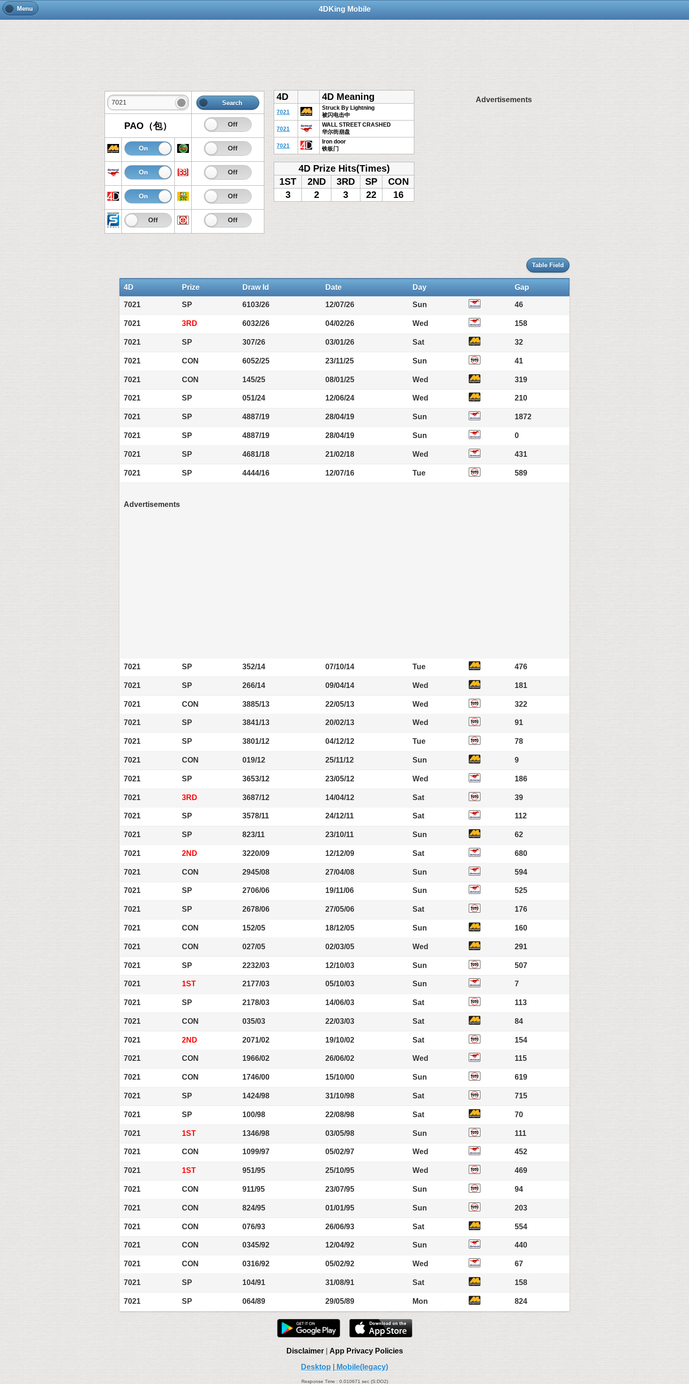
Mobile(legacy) (361, 1367)
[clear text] (181, 103)
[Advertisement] (344, 50)
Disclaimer (305, 1351)
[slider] (211, 124)
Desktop (316, 1367)
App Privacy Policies (366, 1351)
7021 (283, 112)
